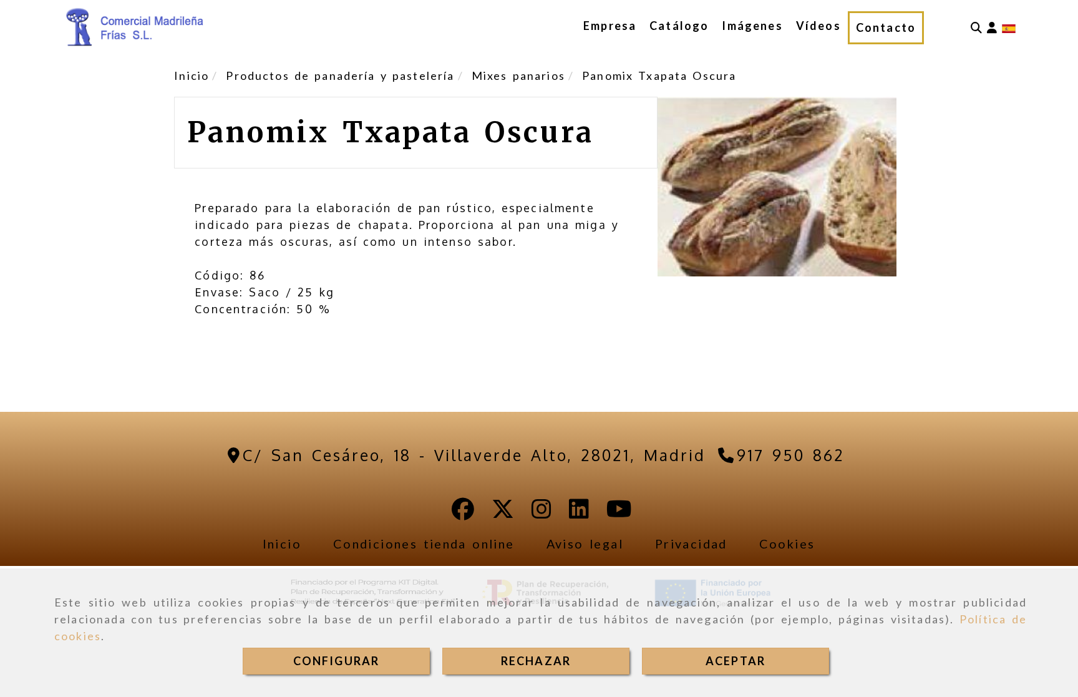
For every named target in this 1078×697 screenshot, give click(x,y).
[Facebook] (462, 513)
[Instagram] (541, 513)
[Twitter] (502, 513)
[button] (991, 28)
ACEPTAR (735, 661)
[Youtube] (619, 513)
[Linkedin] (579, 513)
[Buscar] (976, 28)
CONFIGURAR (336, 661)
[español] (1009, 27)
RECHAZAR (536, 661)
